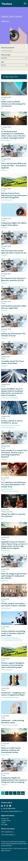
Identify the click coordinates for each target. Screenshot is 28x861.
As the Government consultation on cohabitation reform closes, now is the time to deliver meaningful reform (13, 134)
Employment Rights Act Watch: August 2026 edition (14, 224)
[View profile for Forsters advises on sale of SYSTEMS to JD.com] (14, 407)
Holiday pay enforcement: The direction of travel (13, 335)
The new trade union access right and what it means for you (13, 252)
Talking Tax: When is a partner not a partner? (13, 515)
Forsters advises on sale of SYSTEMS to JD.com (11, 422)
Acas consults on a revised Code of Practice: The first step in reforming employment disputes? (14, 453)
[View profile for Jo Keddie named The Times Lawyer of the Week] (14, 348)
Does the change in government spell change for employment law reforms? (14, 576)
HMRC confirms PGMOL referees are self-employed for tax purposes (13, 104)
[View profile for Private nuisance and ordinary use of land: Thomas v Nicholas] (14, 590)
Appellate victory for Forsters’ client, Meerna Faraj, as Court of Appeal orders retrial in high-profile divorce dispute (14, 545)
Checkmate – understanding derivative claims (12, 721)
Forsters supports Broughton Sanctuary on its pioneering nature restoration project (12, 665)
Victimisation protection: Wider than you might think (13, 307)
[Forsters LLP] (6, 3)
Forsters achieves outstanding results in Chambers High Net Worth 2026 (13, 633)
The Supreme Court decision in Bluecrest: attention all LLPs (13, 279)
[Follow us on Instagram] (7, 805)
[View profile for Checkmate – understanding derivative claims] (14, 707)
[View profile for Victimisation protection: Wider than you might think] (14, 293)
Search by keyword (7, 48)
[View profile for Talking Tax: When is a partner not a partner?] (14, 501)
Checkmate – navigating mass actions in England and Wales (13, 694)
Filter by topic (5, 55)
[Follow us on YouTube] (10, 805)
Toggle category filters (11, 77)
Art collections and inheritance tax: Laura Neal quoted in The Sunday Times (13, 484)
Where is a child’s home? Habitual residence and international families (11, 750)
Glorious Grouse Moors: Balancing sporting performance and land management (14, 195)
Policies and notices (8, 829)
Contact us (4, 21)
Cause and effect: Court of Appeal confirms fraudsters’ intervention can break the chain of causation (12, 392)
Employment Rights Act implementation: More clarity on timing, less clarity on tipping (14, 780)
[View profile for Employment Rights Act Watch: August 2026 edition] (14, 210)
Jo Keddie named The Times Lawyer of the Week (12, 362)
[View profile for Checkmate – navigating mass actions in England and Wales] (14, 679)
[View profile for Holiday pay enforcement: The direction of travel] (14, 320)
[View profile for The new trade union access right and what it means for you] (14, 237)
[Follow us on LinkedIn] (2, 805)
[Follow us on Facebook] (4, 805)
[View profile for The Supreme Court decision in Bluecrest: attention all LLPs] (14, 265)
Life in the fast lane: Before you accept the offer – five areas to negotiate (13, 165)
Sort (2, 62)
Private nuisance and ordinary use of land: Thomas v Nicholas (13, 605)
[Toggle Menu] (25, 3)
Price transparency (6, 832)
